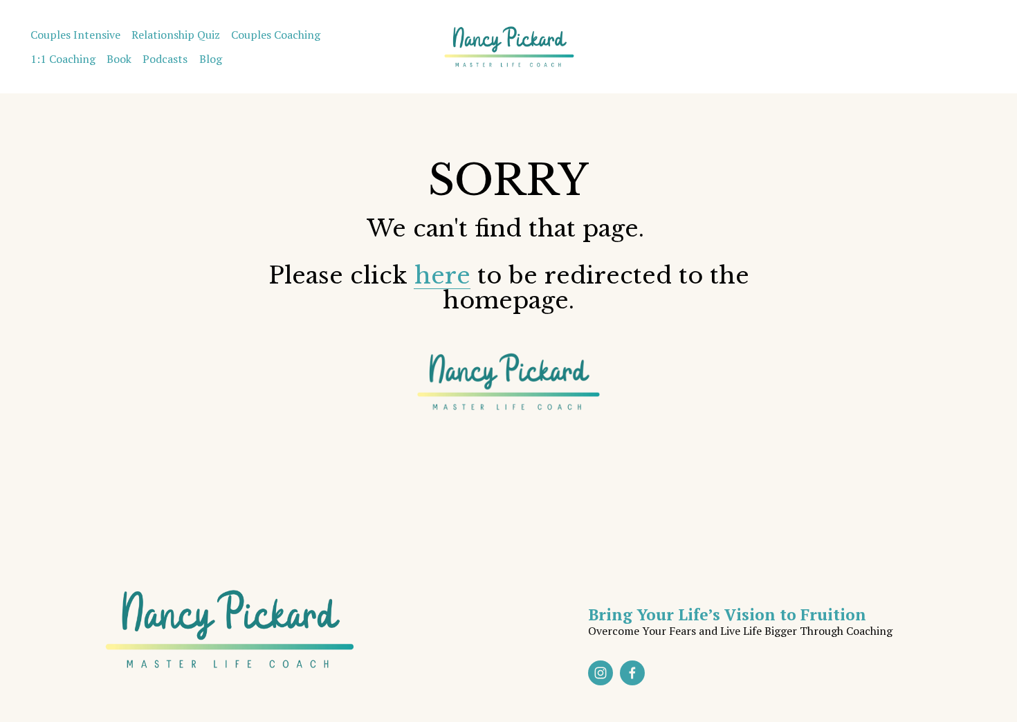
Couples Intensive (75, 34)
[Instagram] (600, 672)
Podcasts (165, 58)
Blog (210, 58)
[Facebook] (632, 672)
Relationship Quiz (175, 34)
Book (119, 58)
